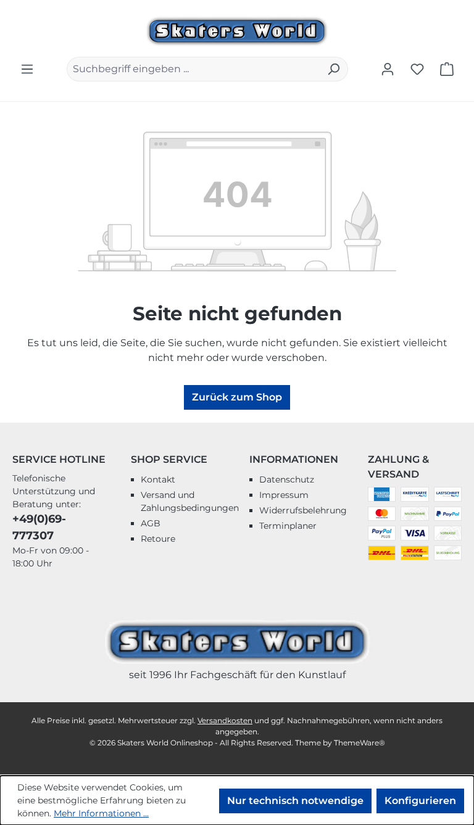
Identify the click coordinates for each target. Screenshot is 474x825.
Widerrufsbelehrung (303, 510)
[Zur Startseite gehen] (237, 30)
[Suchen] (333, 69)
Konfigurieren (420, 800)
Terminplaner (288, 525)
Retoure (158, 538)
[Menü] (27, 69)
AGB (150, 523)
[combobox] (193, 69)
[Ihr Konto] (387, 69)
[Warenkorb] (447, 69)
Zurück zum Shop (237, 397)
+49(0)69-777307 (39, 527)
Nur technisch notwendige (295, 800)
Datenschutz (286, 479)
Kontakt (158, 479)
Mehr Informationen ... (101, 813)
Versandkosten (225, 720)
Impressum (284, 494)
